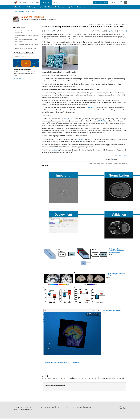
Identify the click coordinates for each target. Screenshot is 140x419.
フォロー (124, 156)
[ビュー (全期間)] (92, 31)
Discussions (61, 7)
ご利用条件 (79, 407)
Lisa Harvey (49, 31)
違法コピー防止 (50, 407)
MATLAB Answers (18, 7)
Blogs (79, 7)
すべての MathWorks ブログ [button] (19, 11)
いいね (113, 31)
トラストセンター (18, 407)
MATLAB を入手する (100, 2)
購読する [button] (34, 11)
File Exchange (31, 7)
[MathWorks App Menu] (125, 2)
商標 (26, 407)
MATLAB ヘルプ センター (29, 2)
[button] (121, 2)
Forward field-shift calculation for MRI (57, 362)
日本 (124, 408)
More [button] (84, 7)
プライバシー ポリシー (36, 407)
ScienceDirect (80, 139)
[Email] (114, 159)
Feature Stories (19, 56)
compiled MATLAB (66, 119)
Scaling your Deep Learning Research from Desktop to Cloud (116, 250)
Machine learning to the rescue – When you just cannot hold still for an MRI (83, 26)
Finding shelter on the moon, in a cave (25, 48)
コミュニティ (46, 2)
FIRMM (89, 108)
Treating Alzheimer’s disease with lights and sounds (115, 274)
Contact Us (87, 407)
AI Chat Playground (49, 7)
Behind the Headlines (32, 17)
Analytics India (54, 150)
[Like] (116, 156)
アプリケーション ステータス (65, 407)
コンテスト (71, 7)
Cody (39, 7)
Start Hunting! (20, 78)
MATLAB (102, 121)
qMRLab (76, 362)
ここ (57, 378)
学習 (55, 2)
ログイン (114, 3)
